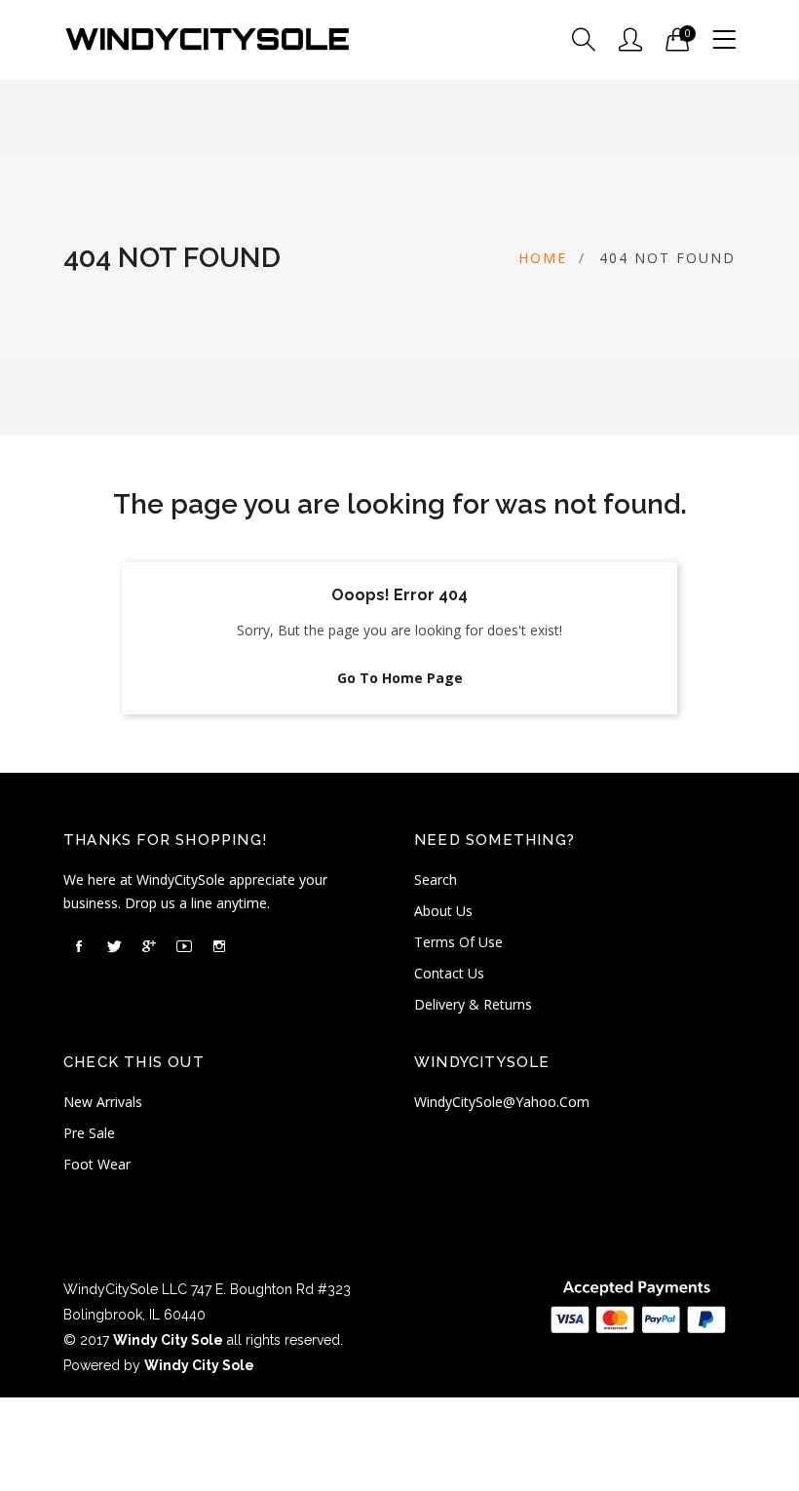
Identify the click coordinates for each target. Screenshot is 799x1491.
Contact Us (449, 973)
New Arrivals (102, 1101)
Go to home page (400, 678)
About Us (443, 910)
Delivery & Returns (473, 1004)
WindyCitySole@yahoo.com (502, 1101)
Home (542, 257)
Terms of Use (458, 942)
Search (435, 879)
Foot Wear (97, 1164)
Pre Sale (89, 1133)
